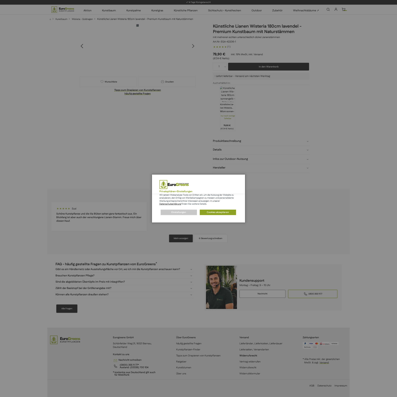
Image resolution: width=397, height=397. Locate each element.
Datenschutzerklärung (170, 204)
